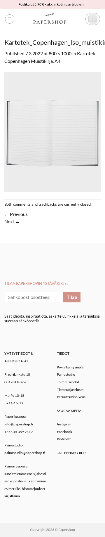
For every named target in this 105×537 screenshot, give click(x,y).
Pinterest (64, 439)
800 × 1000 (60, 53)
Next (12, 221)
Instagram (64, 424)
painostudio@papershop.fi (24, 453)
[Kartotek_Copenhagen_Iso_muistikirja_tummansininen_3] (52, 131)
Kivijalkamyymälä (70, 367)
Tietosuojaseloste (70, 389)
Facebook (64, 431)
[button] (9, 19)
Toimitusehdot (68, 382)
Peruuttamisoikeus (71, 397)
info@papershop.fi (18, 424)
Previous (16, 214)
